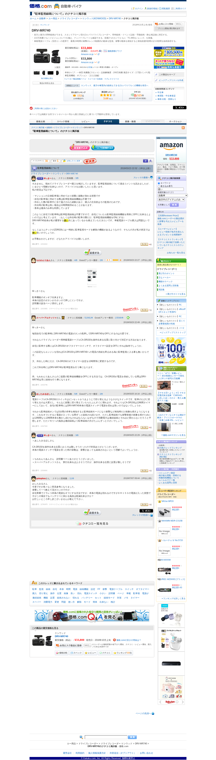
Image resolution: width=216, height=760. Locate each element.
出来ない (104, 602)
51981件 (89, 318)
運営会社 (67, 753)
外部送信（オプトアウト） (123, 753)
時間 (68, 589)
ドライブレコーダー (62, 127)
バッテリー (87, 597)
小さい (103, 593)
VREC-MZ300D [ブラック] (173, 579)
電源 (75, 589)
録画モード (109, 597)
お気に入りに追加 (73, 161)
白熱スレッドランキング (170, 448)
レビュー (92, 653)
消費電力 (48, 602)
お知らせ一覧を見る (176, 253)
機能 (46, 597)
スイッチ (129, 589)
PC (180, 305)
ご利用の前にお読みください (45, 108)
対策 (119, 597)
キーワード (165, 183)
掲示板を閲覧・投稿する (170, 475)
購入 (34, 593)
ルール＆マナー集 (167, 480)
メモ (126, 597)
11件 (72, 478)
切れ (79, 593)
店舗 (90, 67)
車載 (128, 593)
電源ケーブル (116, 589)
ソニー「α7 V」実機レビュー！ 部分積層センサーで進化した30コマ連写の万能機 (170, 376)
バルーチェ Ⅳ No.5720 (172, 540)
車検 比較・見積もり (166, 99)
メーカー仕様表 (96, 79)
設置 (52, 597)
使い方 (71, 602)
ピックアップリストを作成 (171, 80)
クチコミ (106, 653)
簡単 (95, 602)
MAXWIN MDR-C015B (172, 521)
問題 (63, 602)
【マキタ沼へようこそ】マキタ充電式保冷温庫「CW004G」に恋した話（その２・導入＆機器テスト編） (171, 397)
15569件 (119, 318)
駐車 (34, 589)
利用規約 (80, 753)
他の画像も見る (47, 78)
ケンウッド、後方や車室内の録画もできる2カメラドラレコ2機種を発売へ (114, 85)
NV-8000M (166, 560)
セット (98, 597)
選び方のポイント (166, 273)
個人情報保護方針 (97, 753)
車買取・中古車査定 (166, 96)
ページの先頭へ (143, 713)
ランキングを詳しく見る (174, 598)
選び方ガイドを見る (176, 294)
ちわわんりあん (43, 260)
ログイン (139, 8)
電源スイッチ (90, 593)
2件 (101, 260)
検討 (113, 602)
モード (87, 602)
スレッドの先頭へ (141, 515)
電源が (145, 593)
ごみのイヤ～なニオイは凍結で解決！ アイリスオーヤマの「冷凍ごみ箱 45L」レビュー (171, 417)
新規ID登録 (152, 8)
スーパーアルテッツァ (46, 318)
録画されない (63, 597)
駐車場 (136, 593)
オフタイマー (142, 589)
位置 (59, 593)
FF (99, 589)
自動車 (49, 127)
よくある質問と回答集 (168, 285)
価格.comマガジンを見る (174, 435)
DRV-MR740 (72, 173)
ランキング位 (124, 653)
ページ (120, 593)
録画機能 (84, 589)
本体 (61, 589)
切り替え (43, 593)
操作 (52, 593)
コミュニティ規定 (167, 473)
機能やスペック (165, 281)
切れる (76, 597)
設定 (93, 589)
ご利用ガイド (180, 8)
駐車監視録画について (48, 168)
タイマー (135, 597)
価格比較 (63, 653)
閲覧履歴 (166, 8)
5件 (76, 394)
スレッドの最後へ (141, 177)
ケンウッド (45, 25)
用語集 (161, 289)
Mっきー (48, 178)
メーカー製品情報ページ (76, 79)
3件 (77, 178)
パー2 (181, 328)
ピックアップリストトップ (173, 332)
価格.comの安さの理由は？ (128, 640)
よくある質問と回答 (168, 482)
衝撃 (105, 589)
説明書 (112, 593)
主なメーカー (164, 277)
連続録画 (36, 597)
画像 (66, 593)
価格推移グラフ (115, 51)
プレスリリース (112, 79)
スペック (78, 653)
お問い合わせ (146, 753)
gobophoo (41, 478)
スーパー (36, 602)
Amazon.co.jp (87, 54)
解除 (79, 602)
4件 (76, 260)
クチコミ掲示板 (37, 127)
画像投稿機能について (169, 478)
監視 (41, 589)
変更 (57, 602)
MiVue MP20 (168, 501)
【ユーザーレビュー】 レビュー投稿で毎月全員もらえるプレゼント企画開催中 (170, 232)
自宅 (55, 589)
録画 (48, 589)
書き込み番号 (166, 186)
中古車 (160, 92)
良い (73, 593)
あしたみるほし (43, 394)
